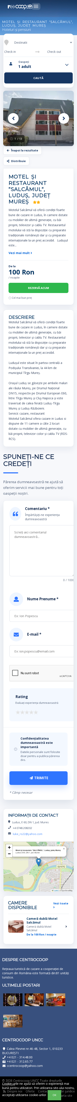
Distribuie (18, 161)
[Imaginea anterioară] (13, 118)
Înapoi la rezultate (24, 150)
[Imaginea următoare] (63, 118)
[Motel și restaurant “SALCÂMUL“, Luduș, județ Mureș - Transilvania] (38, 118)
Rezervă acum (38, 288)
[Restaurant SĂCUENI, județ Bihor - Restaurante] (55, 1003)
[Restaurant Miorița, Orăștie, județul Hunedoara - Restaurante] (12, 1003)
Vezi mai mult (20, 253)
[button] (38, 862)
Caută (38, 78)
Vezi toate (60, 903)
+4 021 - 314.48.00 (20, 1057)
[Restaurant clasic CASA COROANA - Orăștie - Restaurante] (34, 1003)
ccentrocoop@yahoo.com (25, 1066)
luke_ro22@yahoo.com (27, 834)
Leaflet (55, 890)
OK (54, 1095)
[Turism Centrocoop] (20, 7)
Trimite (40, 778)
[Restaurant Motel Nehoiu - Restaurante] (12, 1024)
